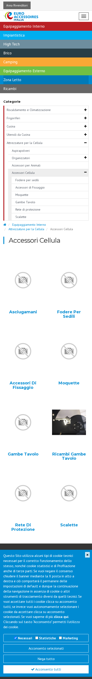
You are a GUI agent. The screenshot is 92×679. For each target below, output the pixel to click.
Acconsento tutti (48, 669)
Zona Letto (12, 79)
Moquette (21, 195)
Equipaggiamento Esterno (24, 70)
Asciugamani (23, 312)
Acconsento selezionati (46, 648)
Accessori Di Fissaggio (23, 385)
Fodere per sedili (27, 180)
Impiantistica (14, 35)
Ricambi (9, 88)
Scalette (20, 217)
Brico (7, 53)
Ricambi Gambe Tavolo (69, 456)
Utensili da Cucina (18, 135)
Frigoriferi (13, 118)
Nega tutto (46, 658)
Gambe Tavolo (25, 202)
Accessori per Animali (26, 165)
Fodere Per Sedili (69, 314)
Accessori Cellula (23, 173)
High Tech (11, 44)
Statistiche (47, 638)
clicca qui (61, 616)
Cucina (11, 126)
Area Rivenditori (17, 5)
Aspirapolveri (21, 151)
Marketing (70, 638)
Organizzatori (21, 158)
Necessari (25, 638)
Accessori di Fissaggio (30, 187)
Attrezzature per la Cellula (24, 143)
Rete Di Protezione (23, 527)
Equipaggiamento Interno (24, 26)
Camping (10, 61)
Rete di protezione (27, 209)
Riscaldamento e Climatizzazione (29, 110)
